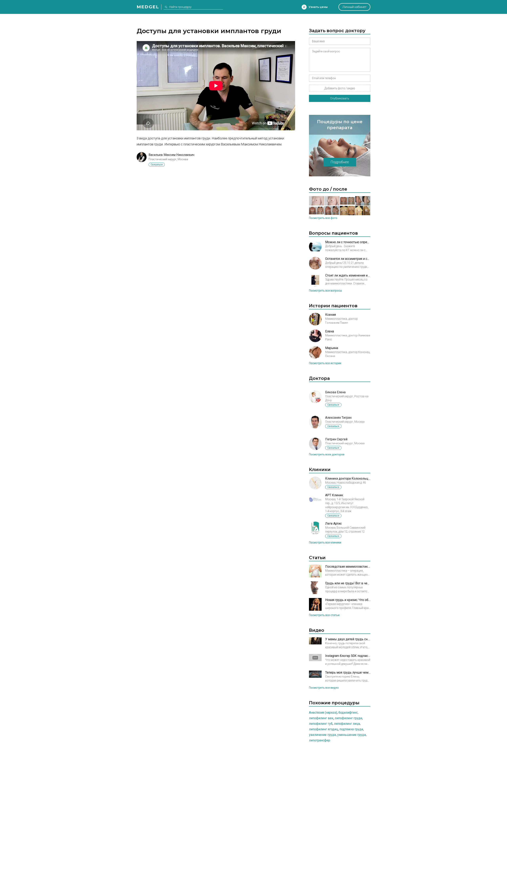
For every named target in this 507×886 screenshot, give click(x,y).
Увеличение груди (322, 735)
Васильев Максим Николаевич (171, 155)
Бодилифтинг (348, 712)
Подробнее (340, 162)
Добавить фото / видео (339, 88)
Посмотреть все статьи (324, 615)
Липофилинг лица (347, 724)
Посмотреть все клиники (325, 542)
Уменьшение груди (351, 735)
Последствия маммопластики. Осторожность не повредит (347, 566)
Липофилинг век (321, 718)
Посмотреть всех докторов (326, 454)
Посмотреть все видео (324, 687)
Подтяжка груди (351, 729)
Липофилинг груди (348, 718)
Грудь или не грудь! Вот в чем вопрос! (347, 583)
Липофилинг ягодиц (323, 729)
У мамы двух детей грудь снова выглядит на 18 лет (347, 639)
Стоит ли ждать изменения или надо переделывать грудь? (347, 275)
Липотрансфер (319, 740)
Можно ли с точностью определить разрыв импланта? (347, 242)
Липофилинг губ (321, 724)
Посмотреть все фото (323, 218)
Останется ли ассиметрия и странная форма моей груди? (347, 259)
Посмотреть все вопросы (325, 290)
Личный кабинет (354, 7)
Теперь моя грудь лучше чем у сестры (347, 672)
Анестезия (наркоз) (323, 712)
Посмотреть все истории (325, 363)
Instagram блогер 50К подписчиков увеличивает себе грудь (347, 656)
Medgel (148, 7)
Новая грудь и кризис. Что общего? (347, 600)
